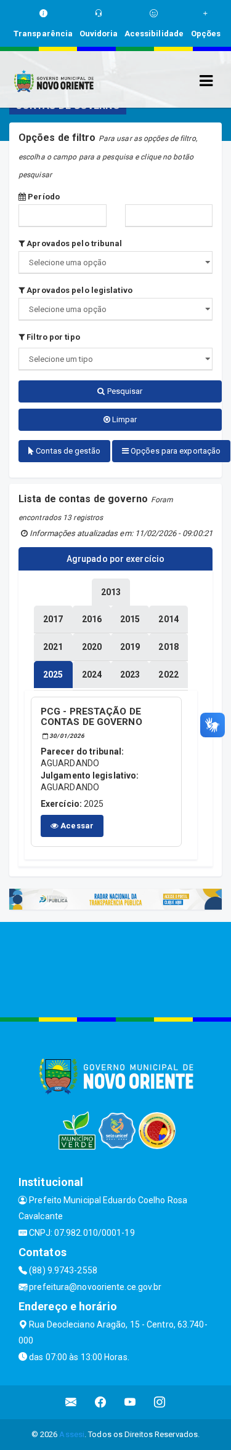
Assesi (71, 1434)
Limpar (123, 419)
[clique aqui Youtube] (130, 1402)
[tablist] (53, 674)
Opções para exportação (175, 450)
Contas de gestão (67, 450)
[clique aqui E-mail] (71, 1402)
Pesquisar (124, 391)
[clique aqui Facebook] (100, 1402)
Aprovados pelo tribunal (73, 243)
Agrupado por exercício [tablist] (115, 559)
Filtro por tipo (52, 337)
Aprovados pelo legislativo (78, 290)
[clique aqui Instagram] (160, 1402)
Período (43, 196)
